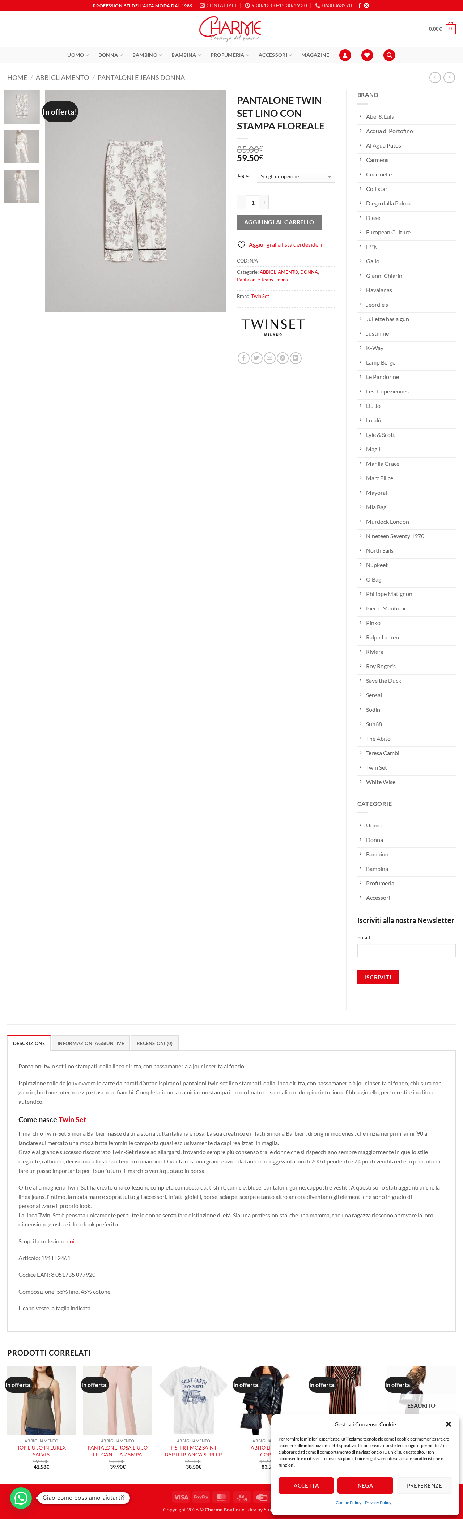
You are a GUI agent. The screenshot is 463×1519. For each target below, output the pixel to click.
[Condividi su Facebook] (244, 358)
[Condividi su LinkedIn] (296, 358)
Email (363, 937)
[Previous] (57, 201)
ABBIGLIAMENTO (62, 77)
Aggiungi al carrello (279, 222)
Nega (365, 1485)
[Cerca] (389, 55)
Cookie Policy (348, 1502)
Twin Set (260, 296)
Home (17, 77)
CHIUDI (108, 1466)
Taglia (243, 175)
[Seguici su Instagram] (366, 5)
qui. (71, 1241)
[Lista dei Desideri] (367, 55)
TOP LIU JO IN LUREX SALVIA (41, 1451)
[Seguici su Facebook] (359, 5)
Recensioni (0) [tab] (155, 1043)
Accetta (306, 1485)
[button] (448, 1424)
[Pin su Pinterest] (283, 358)
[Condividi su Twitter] (257, 358)
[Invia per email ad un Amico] (270, 358)
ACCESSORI (273, 55)
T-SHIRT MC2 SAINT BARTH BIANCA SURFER (193, 1451)
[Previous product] (449, 77)
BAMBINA (183, 55)
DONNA (108, 55)
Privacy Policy (378, 1502)
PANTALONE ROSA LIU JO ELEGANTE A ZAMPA (118, 1451)
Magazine (315, 55)
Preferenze (424, 1485)
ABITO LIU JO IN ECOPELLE (269, 1451)
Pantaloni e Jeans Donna (141, 77)
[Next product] (435, 77)
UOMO (75, 55)
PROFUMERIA (228, 55)
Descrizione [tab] (29, 1043)
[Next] (213, 201)
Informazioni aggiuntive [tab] (91, 1043)
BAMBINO (144, 55)
